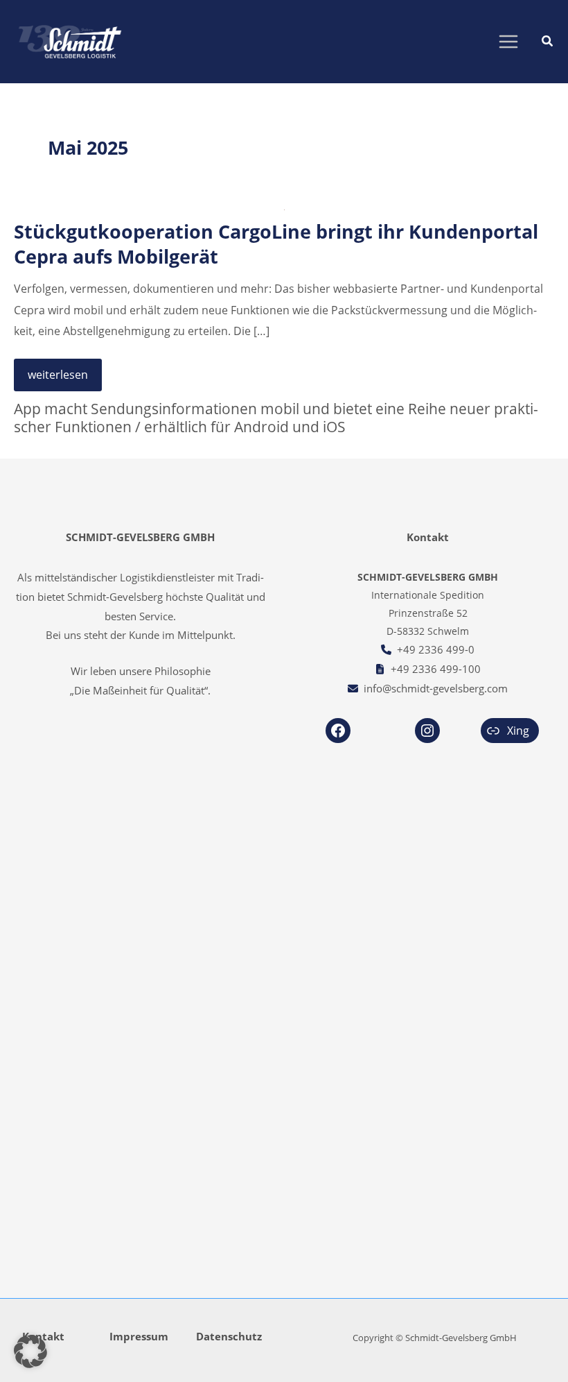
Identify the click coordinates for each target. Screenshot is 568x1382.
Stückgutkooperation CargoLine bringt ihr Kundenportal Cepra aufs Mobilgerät (276, 244)
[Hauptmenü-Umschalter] (508, 42)
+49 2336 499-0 (435, 649)
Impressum (138, 1336)
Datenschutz (229, 1336)
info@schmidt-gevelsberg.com (436, 688)
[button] (548, 42)
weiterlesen (57, 378)
